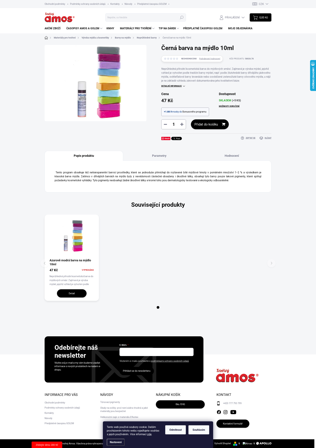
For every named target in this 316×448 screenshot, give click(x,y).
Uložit (167, 138)
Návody (128, 4)
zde (149, 434)
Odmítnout (175, 429)
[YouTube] (233, 411)
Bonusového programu (194, 111)
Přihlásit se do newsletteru (136, 371)
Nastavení (116, 442)
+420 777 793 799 (232, 403)
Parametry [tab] (159, 155)
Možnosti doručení (229, 106)
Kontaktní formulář (233, 423)
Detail (72, 293)
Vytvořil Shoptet (222, 443)
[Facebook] (218, 411)
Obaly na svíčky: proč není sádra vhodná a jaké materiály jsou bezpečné (124, 409)
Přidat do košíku (206, 124)
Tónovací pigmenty (110, 402)
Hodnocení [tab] (232, 155)
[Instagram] (225, 411)
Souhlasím (199, 429)
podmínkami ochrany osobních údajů (170, 361)
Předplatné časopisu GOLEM (152, 4)
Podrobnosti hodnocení (209, 59)
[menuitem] (54, 28)
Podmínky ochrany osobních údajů (87, 4)
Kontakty (115, 4)
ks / (180, 404)
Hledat (181, 17)
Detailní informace (171, 86)
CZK (261, 4)
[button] (158, 307)
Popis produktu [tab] (84, 155)
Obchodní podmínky (55, 4)
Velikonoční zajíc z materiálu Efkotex (119, 417)
